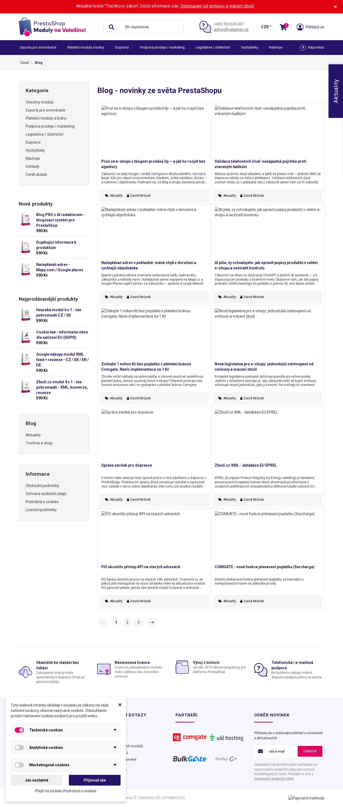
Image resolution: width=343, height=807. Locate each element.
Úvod (24, 63)
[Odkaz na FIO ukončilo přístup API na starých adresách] (154, 537)
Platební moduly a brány (85, 47)
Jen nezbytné (36, 780)
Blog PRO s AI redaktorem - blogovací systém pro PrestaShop (60, 220)
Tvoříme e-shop (39, 443)
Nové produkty (36, 204)
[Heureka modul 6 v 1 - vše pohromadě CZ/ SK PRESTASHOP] (25, 314)
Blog (31, 423)
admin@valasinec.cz (231, 29)
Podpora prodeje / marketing (162, 47)
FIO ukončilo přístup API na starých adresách (140, 567)
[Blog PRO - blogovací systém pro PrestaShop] (25, 219)
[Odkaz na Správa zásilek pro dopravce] (154, 436)
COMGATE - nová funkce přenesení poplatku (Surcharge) (265, 567)
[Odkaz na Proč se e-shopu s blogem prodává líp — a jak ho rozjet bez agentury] (154, 132)
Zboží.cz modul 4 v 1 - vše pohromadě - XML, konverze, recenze (62, 387)
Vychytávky (249, 47)
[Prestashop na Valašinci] (59, 26)
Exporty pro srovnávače (38, 47)
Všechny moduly (40, 102)
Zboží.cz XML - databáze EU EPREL (246, 465)
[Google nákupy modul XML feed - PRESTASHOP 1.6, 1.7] (25, 359)
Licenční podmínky (41, 510)
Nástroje (275, 47)
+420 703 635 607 (229, 24)
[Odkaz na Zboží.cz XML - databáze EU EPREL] (268, 436)
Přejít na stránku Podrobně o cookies (65, 791)
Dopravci (122, 47)
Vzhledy (32, 166)
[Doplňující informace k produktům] (25, 247)
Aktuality (33, 435)
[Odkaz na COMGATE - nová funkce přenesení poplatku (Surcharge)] (268, 537)
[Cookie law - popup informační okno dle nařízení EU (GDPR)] (25, 337)
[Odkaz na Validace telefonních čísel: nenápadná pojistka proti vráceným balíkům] (268, 132)
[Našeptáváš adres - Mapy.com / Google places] (25, 269)
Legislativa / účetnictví (213, 47)
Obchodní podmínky (42, 486)
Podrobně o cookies (42, 502)
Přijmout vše (95, 780)
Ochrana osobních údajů (46, 494)
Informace (38, 474)
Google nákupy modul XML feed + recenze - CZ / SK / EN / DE (62, 359)
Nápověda (316, 47)
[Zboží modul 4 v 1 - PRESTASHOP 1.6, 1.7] (25, 386)
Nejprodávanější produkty (48, 299)
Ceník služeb (36, 174)
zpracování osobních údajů (274, 778)
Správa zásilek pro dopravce (126, 465)
